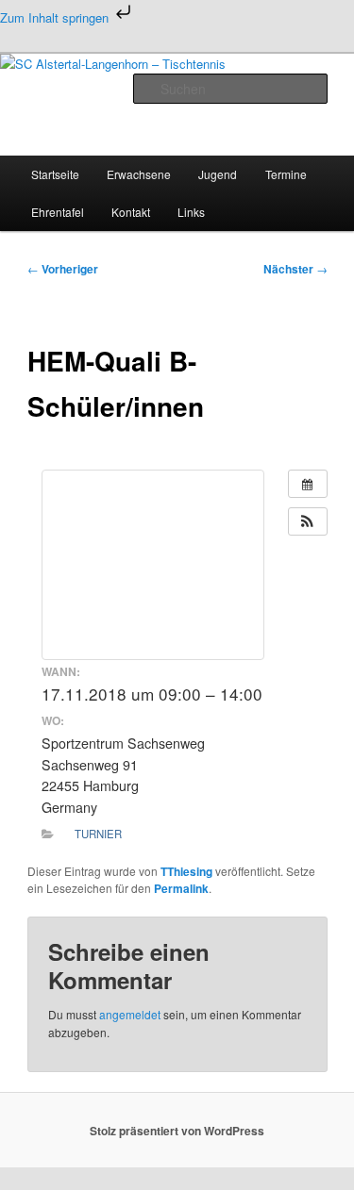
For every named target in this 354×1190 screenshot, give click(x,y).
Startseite (55, 174)
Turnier (98, 833)
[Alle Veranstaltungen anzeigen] (308, 484)
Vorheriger (62, 268)
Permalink (181, 888)
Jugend (217, 174)
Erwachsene (139, 174)
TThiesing (186, 871)
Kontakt (130, 212)
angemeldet (129, 1014)
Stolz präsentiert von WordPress (177, 1130)
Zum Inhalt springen (56, 17)
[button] (308, 521)
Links (191, 212)
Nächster (295, 268)
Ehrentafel (57, 212)
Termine (286, 174)
